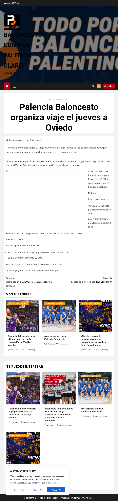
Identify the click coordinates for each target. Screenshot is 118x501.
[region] (37, 480)
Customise (19, 490)
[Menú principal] (14, 86)
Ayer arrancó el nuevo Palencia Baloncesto (92, 410)
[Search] (93, 86)
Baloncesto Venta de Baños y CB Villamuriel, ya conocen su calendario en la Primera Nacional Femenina (59, 414)
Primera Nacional (53, 384)
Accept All (56, 490)
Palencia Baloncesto (58, 99)
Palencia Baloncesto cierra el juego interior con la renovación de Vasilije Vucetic (22, 413)
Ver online (109, 86)
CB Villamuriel (52, 381)
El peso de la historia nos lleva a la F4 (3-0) (91, 279)
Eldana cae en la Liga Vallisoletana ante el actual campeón (29, 281)
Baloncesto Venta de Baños (55, 377)
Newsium (74, 497)
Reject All (37, 490)
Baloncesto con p (17, 140)
